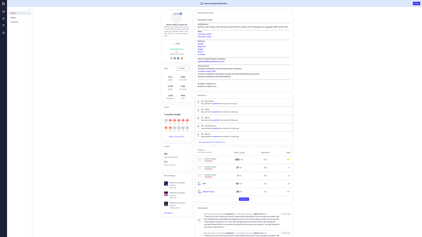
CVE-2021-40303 (204, 34)
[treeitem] (19, 13)
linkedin (201, 44)
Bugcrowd (202, 46)
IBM (204, 184)
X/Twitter (201, 54)
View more (244, 199)
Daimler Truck (208, 192)
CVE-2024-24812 (204, 37)
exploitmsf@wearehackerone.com (211, 61)
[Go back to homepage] (3, 3)
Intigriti (200, 49)
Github (200, 52)
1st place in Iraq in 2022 (207, 71)
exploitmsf (216, 103)
